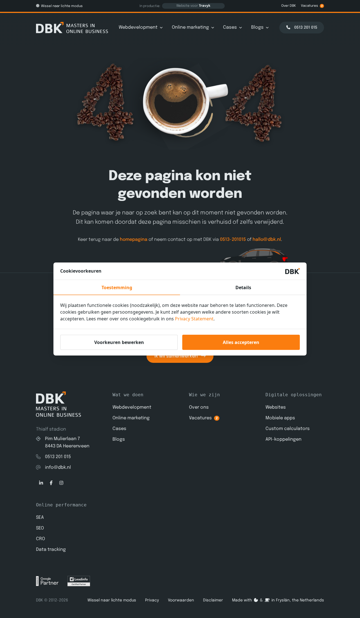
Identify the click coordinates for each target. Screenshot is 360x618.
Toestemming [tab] (117, 287)
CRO (40, 538)
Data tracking (51, 549)
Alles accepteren (241, 342)
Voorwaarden (181, 600)
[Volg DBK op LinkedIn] (41, 483)
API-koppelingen (284, 439)
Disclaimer (213, 600)
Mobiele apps (280, 418)
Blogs (257, 27)
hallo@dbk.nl (267, 239)
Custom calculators (288, 428)
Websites (276, 407)
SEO (40, 528)
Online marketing (190, 27)
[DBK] (72, 27)
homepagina (133, 239)
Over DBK (288, 6)
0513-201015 (233, 239)
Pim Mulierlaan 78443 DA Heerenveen (67, 442)
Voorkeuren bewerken (119, 342)
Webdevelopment (138, 27)
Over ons (199, 407)
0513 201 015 (58, 456)
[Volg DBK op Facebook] (51, 483)
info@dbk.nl (58, 467)
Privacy (152, 600)
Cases (230, 27)
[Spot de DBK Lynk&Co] (195, 260)
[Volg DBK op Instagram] (61, 483)
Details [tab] (243, 287)
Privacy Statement (194, 319)
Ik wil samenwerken (176, 356)
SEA (40, 517)
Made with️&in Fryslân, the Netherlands (278, 600)
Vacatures (312, 6)
